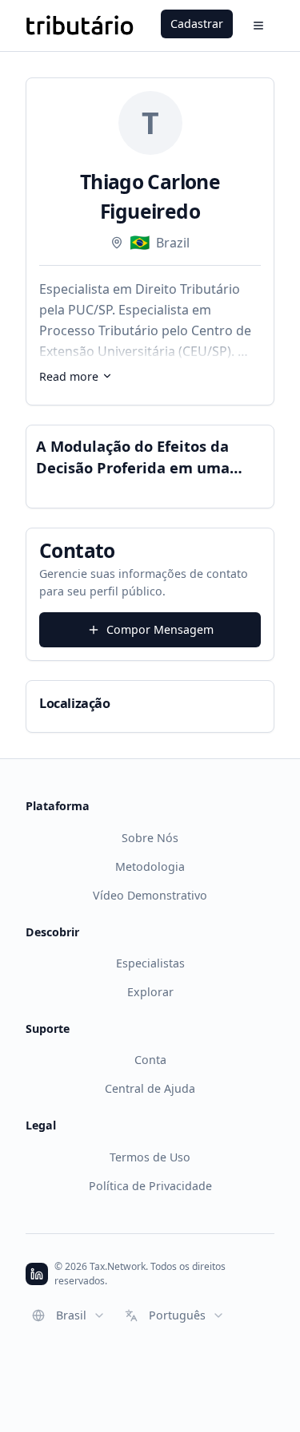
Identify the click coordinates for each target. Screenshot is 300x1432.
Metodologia (150, 866)
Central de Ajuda (150, 1088)
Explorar (150, 991)
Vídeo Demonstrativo (150, 895)
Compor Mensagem (160, 629)
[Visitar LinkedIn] (37, 1274)
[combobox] (69, 1315)
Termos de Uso (150, 1157)
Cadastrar (196, 23)
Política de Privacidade (150, 1185)
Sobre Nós (150, 837)
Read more (68, 376)
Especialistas (150, 963)
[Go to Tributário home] (80, 25)
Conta (150, 1059)
